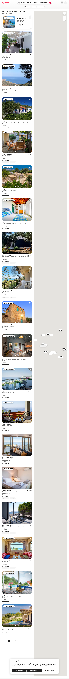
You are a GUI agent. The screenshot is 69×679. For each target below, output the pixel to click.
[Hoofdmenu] (65, 2)
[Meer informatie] (12, 13)
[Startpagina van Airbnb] (5, 2)
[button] (19, 24)
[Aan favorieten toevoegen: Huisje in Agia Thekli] (30, 303)
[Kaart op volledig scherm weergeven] (64, 13)
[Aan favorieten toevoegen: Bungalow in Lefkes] (30, 573)
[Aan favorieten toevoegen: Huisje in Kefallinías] (30, 99)
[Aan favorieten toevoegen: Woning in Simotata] (30, 538)
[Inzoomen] (64, 17)
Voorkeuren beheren (49, 670)
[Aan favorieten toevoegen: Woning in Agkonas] (30, 402)
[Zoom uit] (64, 19)
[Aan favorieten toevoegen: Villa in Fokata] (30, 606)
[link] (5, 641)
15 (25, 640)
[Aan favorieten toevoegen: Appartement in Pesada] (30, 33)
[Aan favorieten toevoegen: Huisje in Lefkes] (30, 167)
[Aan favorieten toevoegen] (30, 17)
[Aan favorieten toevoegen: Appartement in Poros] (30, 369)
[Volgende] (28, 641)
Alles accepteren (19, 670)
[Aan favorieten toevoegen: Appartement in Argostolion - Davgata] (30, 200)
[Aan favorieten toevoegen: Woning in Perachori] (30, 336)
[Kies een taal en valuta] (62, 2)
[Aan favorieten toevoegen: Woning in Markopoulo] (30, 66)
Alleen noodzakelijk (34, 670)
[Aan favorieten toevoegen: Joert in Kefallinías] (30, 233)
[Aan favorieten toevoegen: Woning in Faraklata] (30, 132)
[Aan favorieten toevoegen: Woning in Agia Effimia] (30, 468)
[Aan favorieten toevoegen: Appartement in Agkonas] (30, 268)
